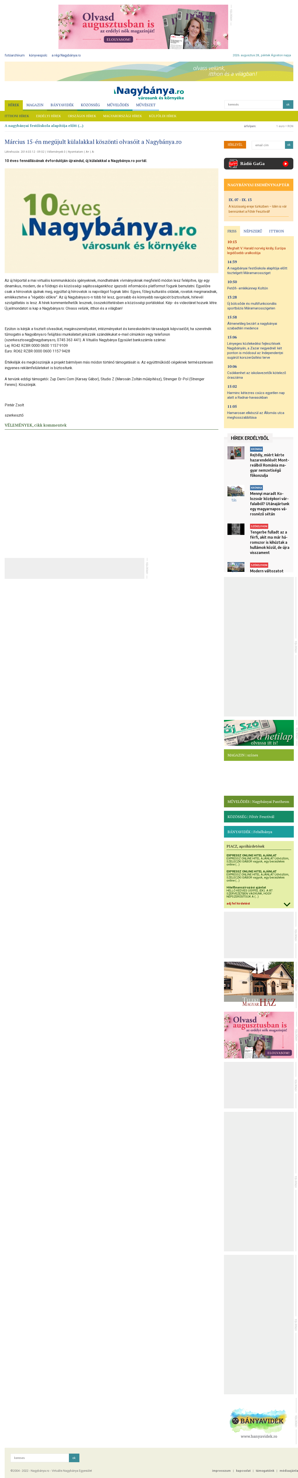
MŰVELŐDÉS (118, 104)
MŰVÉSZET (146, 104)
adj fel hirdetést (238, 903)
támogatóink (265, 1470)
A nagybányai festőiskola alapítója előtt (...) (44, 125)
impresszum (221, 1470)
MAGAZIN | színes (242, 755)
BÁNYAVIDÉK (62, 104)
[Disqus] (111, 492)
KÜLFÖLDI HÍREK (162, 116)
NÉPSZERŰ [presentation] (253, 231)
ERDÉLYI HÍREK (48, 116)
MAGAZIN (35, 104)
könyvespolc (38, 55)
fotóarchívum (15, 55)
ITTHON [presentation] (276, 231)
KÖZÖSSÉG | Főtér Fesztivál (250, 816)
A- (93, 151)
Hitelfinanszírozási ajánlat (246, 887)
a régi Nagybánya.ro (66, 55)
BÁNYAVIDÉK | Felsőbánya (249, 831)
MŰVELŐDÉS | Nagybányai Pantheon (258, 801)
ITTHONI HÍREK (17, 116)
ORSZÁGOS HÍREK (82, 116)
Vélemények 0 (56, 151)
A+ (87, 151)
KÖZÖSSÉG (90, 104)
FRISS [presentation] (232, 231)
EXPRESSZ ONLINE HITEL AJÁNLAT (252, 855)
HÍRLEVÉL (235, 144)
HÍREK (13, 104)
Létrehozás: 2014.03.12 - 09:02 (24, 151)
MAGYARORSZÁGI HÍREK (122, 116)
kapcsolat (243, 1470)
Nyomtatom (75, 151)
